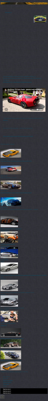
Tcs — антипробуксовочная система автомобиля (12, 308)
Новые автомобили (5, 246)
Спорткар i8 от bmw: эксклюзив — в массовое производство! (18, 128)
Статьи (2, 261)
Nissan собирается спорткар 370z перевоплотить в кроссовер (18, 136)
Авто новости (8, 12)
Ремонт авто (3, 325)
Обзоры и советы (4, 230)
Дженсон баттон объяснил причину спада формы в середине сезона (17, 292)
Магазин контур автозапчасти (7, 323)
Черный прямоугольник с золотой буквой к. (11, 360)
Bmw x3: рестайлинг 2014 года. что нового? (10, 228)
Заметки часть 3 (7, 393)
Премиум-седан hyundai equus (7, 244)
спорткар (12, 144)
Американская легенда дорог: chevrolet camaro (12, 338)
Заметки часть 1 (7, 389)
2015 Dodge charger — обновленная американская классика (17, 82)
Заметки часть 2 (7, 391)
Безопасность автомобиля (7, 349)
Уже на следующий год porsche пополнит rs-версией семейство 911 (19, 76)
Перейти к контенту (5, 1)
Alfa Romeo (3, 144)
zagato (7, 144)
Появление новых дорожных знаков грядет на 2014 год (14, 371)
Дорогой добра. (4, 259)
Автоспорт (3, 279)
